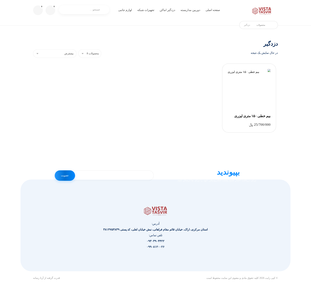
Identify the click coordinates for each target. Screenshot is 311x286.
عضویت (65, 175)
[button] (38, 10)
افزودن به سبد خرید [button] (247, 88)
